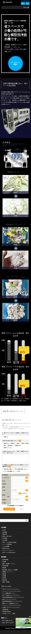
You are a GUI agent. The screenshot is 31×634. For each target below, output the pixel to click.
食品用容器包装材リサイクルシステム (12, 601)
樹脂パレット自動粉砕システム (10, 603)
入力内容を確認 (9, 509)
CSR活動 (4, 538)
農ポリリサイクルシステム (9, 599)
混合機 (4, 578)
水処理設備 (5, 609)
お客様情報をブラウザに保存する (16, 505)
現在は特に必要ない (8, 469)
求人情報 (4, 540)
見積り (18, 443)
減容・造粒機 (5, 582)
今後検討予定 (18, 445)
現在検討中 (10, 445)
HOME (4, 530)
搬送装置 (4, 580)
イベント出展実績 (7, 544)
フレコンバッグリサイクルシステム (11, 591)
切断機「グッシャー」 (8, 571)
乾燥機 (4, 576)
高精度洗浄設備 (6, 611)
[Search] (27, 520)
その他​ (18, 471)
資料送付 (13, 443)
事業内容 (4, 534)
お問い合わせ (5, 548)
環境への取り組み (7, 536)
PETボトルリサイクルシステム (10, 589)
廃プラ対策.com (6, 620)
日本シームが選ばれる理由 (9, 542)
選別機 (4, 567)
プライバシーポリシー (22, 423)
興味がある (6, 443)
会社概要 (4, 532)
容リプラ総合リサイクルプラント (11, 595)
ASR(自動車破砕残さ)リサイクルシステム (13, 597)
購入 (5, 445)
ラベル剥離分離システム (8, 593)
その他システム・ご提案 (8, 613)
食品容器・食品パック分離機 (9, 569)
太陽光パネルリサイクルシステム (11, 607)
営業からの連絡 (25, 443)
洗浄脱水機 (5, 565)
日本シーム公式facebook (8, 552)
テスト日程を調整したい (9, 471)
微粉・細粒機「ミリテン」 (9, 563)
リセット (22, 509)
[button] (25, 7)
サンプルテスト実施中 (15, 63)
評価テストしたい (8, 447)
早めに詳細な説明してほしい (21, 469)
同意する (6, 436)
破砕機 (4, 574)
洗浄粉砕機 (5, 559)
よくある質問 (5, 546)
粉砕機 (4, 561)
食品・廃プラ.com (7, 622)
